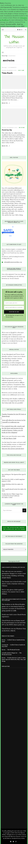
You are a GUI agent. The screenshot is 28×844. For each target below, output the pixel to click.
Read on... (5, 103)
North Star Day (7, 130)
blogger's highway (10, 678)
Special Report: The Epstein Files (11, 474)
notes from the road (11, 754)
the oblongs (8, 794)
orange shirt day (9, 761)
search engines (8, 778)
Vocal (12, 332)
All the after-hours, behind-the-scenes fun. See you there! (14, 528)
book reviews (8, 686)
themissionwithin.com (8, 232)
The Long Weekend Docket (9, 489)
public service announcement (8, 770)
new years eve (8, 750)
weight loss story (10, 817)
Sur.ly (10, 235)
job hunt (6, 717)
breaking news (8, 690)
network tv (7, 746)
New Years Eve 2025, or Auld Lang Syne (13, 479)
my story (20, 737)
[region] (14, 831)
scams (14, 774)
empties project (9, 702)
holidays (6, 709)
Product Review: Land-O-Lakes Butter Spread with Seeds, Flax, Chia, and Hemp (14, 659)
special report (8, 790)
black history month (11, 674)
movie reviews (8, 737)
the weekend (8, 798)
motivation (7, 733)
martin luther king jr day (12, 729)
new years (19, 746)
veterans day (8, 806)
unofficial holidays (10, 802)
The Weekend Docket (13, 649)
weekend (19, 806)
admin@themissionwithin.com (13, 262)
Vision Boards (7, 73)
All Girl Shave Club (9, 438)
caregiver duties (9, 698)
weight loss (7, 813)
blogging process (9, 682)
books (19, 686)
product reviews (9, 765)
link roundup (8, 725)
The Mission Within (14, 39)
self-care (21, 70)
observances (7, 758)
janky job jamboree (10, 713)
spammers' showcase (10, 786)
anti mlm (6, 670)
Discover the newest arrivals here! (13, 448)
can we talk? (7, 694)
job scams (16, 717)
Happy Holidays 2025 (8, 484)
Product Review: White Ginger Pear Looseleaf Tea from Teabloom (12, 494)
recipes (6, 774)
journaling (7, 721)
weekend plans (8, 810)
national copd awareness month (12, 742)
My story (22, 127)
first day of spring (10, 706)
